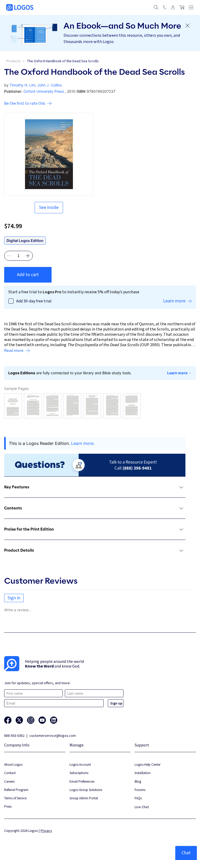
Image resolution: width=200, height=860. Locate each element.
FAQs (138, 798)
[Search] (156, 7)
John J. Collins (49, 85)
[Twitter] (19, 720)
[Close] (187, 25)
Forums (140, 790)
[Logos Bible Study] (19, 7)
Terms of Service (15, 798)
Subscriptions (79, 773)
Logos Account (80, 764)
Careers (9, 781)
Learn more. (83, 443)
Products (13, 61)
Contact (10, 773)
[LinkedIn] (53, 720)
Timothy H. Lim (22, 85)
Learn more (177, 373)
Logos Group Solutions (86, 790)
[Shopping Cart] (181, 7)
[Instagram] (30, 720)
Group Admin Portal (84, 798)
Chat (186, 853)
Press (7, 806)
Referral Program (16, 790)
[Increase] (28, 256)
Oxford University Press (43, 91)
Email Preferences (82, 781)
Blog (138, 781)
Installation (143, 773)
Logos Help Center (147, 764)
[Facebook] (7, 720)
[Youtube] (42, 720)
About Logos (13, 764)
